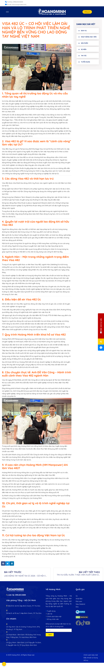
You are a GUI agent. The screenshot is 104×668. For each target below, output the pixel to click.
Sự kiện (83, 49)
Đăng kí (87, 12)
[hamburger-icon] (7, 11)
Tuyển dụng (85, 62)
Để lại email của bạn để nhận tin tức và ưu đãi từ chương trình (58, 625)
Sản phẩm (84, 43)
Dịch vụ (84, 30)
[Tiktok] (83, 623)
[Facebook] (78, 623)
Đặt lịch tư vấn (101, 324)
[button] (3, 563)
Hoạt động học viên (88, 37)
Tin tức (84, 56)
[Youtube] (87, 623)
